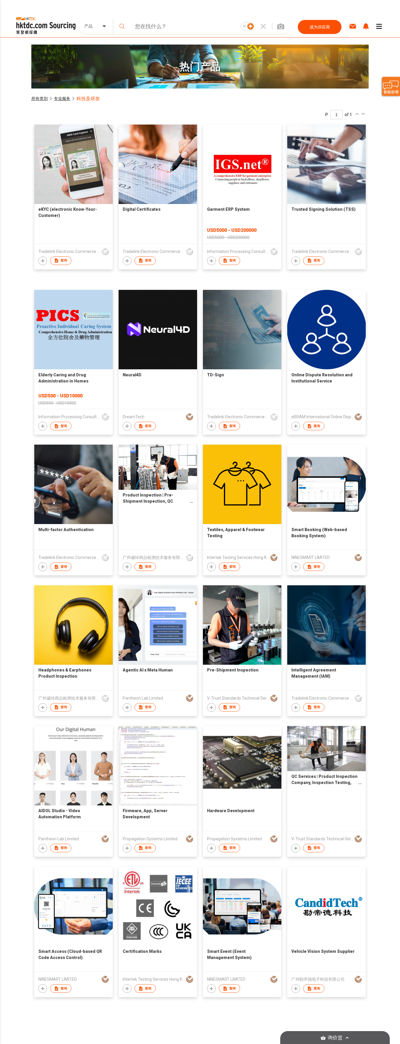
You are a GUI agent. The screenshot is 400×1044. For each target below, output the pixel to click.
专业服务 (62, 98)
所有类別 (39, 98)
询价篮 (335, 1037)
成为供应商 (320, 27)
